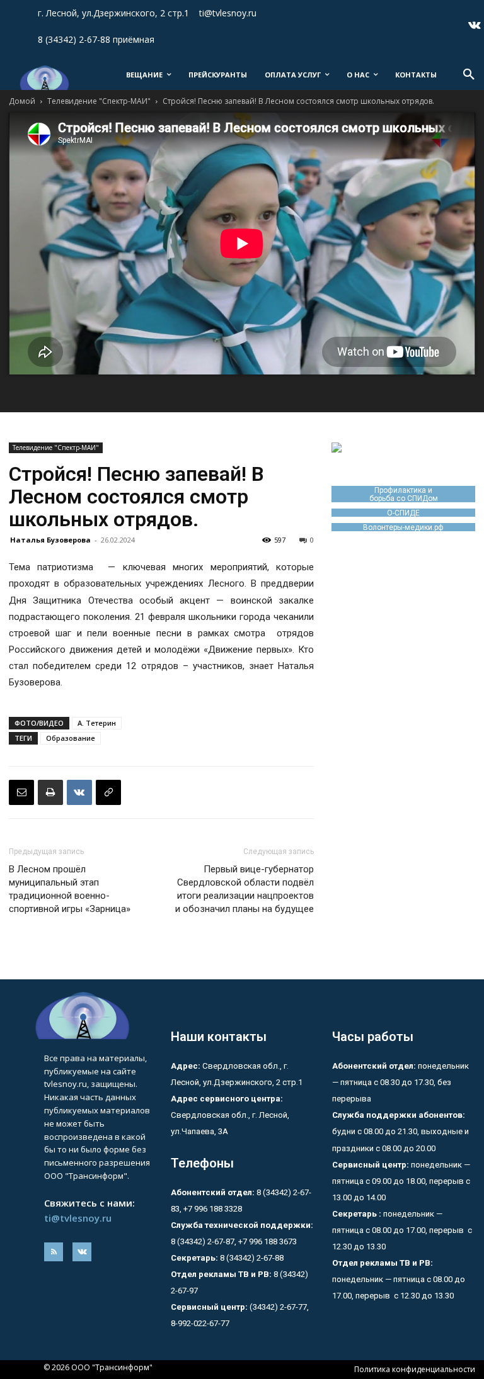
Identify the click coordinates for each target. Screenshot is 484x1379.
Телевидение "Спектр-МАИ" (99, 101)
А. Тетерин (97, 723)
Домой (22, 101)
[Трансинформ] (43, 77)
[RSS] (53, 1251)
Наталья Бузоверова (50, 539)
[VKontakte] (474, 26)
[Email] (21, 792)
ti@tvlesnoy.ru (78, 1218)
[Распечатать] (50, 792)
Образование (70, 738)
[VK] (79, 792)
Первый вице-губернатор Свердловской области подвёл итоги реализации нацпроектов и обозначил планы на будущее (244, 889)
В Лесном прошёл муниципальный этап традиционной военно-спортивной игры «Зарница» (69, 889)
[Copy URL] (108, 792)
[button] (469, 75)
